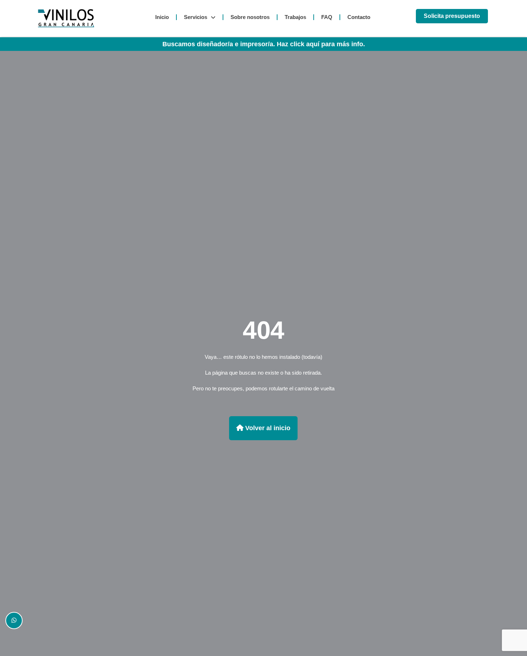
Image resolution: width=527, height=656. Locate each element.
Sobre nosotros (250, 17)
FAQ (326, 17)
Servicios (195, 17)
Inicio (162, 17)
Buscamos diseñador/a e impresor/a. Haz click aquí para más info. (263, 44)
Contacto (358, 17)
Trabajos (295, 17)
